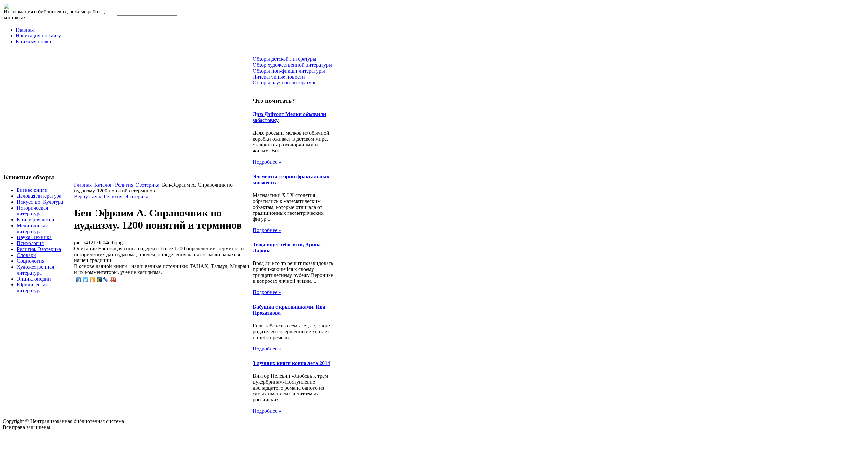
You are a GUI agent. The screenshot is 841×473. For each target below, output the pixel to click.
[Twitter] (85, 280)
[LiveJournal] (106, 280)
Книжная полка (33, 41)
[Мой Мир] (99, 280)
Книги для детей (35, 219)
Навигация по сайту (38, 35)
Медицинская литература (32, 228)
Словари (26, 255)
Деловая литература (39, 196)
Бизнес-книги (32, 190)
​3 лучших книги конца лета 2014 (291, 363)
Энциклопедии (34, 279)
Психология (30, 243)
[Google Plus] (113, 280)
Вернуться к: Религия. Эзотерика (111, 196)
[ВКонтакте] (78, 280)
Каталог (103, 185)
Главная (25, 30)
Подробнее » (267, 162)
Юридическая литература (32, 287)
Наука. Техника (34, 237)
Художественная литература (35, 270)
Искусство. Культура (40, 202)
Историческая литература (32, 210)
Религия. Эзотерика (39, 249)
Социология (30, 261)
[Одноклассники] (92, 280)
